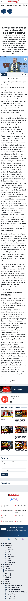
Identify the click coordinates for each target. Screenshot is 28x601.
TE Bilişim (18, 535)
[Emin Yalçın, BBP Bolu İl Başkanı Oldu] (7, 413)
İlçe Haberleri (12, 554)
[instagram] (22, 539)
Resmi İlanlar (11, 562)
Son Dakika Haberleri (8, 521)
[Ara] (25, 2)
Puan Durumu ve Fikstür (6, 516)
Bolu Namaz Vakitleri (8, 510)
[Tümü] (26, 483)
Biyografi (8, 575)
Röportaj (8, 574)
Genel (3, 5)
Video (7, 566)
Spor (20, 5)
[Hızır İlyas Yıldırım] (4, 399)
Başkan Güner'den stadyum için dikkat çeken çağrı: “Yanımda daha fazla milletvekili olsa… (20, 436)
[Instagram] (16, 499)
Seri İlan (7, 572)
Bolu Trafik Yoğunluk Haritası (20, 511)
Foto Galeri (8, 564)
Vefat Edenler (12, 556)
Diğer (9, 560)
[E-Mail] (11, 401)
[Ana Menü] (1, 1)
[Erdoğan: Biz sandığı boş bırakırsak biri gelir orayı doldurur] (14, 64)
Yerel (9, 558)
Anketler (8, 577)
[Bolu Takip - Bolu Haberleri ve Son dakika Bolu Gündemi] (13, 1)
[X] (14, 499)
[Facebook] (11, 499)
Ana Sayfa (8, 543)
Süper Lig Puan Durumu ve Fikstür (17, 593)
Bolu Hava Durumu (21, 505)
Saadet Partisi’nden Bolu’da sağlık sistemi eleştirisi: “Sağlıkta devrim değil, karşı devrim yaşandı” (20, 420)
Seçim (5, 212)
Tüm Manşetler (20, 515)
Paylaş (4, 74)
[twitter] (15, 539)
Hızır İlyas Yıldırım (15, 398)
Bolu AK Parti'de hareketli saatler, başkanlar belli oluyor (7, 451)
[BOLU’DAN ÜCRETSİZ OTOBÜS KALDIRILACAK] (21, 445)
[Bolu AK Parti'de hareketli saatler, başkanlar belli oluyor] (7, 445)
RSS (4, 529)
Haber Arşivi (19, 521)
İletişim (7, 581)
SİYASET (14, 24)
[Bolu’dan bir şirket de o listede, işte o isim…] (7, 429)
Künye (7, 579)
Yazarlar (7, 568)
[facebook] (8, 539)
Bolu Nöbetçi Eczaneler (5, 506)
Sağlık (15, 5)
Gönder (4, 474)
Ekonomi (9, 5)
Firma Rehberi (9, 570)
